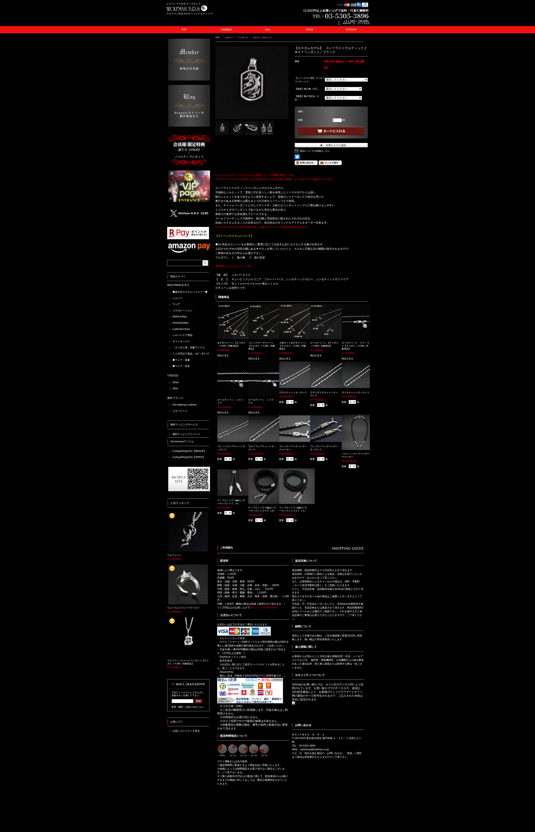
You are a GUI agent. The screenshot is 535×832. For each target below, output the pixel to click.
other (175, 388)
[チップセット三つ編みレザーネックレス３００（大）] (266, 502)
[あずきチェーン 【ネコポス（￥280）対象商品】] (235, 337)
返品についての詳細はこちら (315, 151)
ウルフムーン (174, 555)
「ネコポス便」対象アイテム (188, 347)
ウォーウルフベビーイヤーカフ (183, 608)
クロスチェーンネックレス (293, 392)
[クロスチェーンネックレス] (297, 386)
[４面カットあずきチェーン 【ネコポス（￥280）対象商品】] (297, 337)
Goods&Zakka (180, 322)
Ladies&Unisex (181, 329)
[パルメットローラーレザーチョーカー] (359, 448)
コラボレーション (182, 310)
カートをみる (363, 23)
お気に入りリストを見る (186, 730)
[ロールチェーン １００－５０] (235, 394)
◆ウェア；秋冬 (181, 366)
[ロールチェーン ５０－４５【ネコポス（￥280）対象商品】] (359, 337)
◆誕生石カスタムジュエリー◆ (190, 291)
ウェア (176, 304)
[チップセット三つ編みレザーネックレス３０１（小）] (297, 502)
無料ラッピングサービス (184, 424)
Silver (175, 382)
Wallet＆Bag (179, 316)
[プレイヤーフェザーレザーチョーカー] (297, 440)
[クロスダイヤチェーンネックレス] (328, 386)
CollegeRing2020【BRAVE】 (189, 451)
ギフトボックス (181, 341)
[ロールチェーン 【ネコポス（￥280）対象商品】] (328, 337)
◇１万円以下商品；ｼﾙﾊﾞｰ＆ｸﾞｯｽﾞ (191, 353)
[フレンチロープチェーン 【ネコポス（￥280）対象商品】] (266, 337)
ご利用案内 (225, 29)
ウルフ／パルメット (262, 37)
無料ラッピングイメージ (186, 434)
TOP (183, 29)
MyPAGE (347, 23)
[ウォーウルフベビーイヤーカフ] (188, 603)
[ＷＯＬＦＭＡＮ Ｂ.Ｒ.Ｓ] (198, 16)
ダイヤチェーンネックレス (355, 392)
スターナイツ (179, 411)
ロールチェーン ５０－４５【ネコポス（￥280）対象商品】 (355, 345)
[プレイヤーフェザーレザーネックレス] (328, 440)
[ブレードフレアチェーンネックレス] (235, 440)
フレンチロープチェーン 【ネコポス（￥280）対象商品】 (261, 345)
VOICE (309, 29)
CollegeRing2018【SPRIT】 (188, 457)
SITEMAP (351, 29)
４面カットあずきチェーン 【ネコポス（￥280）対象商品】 (293, 345)
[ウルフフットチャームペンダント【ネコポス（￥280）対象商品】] (188, 655)
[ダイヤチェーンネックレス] (359, 386)
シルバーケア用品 (182, 335)
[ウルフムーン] (188, 550)
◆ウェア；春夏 (181, 360)
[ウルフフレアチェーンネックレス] (266, 440)
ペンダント (243, 37)
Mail (267, 29)
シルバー (228, 37)
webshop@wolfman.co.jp (314, 749)
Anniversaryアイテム (182, 441)
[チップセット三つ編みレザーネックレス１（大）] (235, 493)
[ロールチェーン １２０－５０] (266, 394)
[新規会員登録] (189, 79)
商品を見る (223, 355)
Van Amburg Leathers (184, 404)
